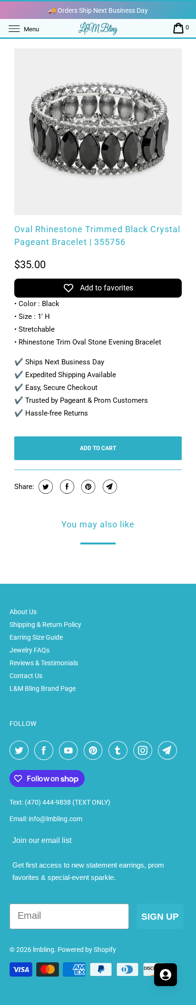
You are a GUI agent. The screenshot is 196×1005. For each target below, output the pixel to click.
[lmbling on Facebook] (45, 750)
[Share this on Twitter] (44, 487)
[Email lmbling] (169, 750)
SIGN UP (160, 917)
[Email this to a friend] (108, 487)
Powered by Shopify (87, 949)
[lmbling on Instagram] (144, 750)
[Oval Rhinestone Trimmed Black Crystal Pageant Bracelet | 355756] (98, 131)
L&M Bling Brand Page (43, 688)
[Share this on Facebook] (66, 487)
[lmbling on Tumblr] (119, 750)
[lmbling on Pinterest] (95, 750)
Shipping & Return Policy (45, 624)
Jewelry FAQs (29, 650)
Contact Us (26, 675)
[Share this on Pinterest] (87, 487)
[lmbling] (98, 28)
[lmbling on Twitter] (21, 750)
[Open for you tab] (165, 974)
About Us (23, 612)
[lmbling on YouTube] (70, 750)
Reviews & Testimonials (44, 663)
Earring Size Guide (36, 637)
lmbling (43, 949)
